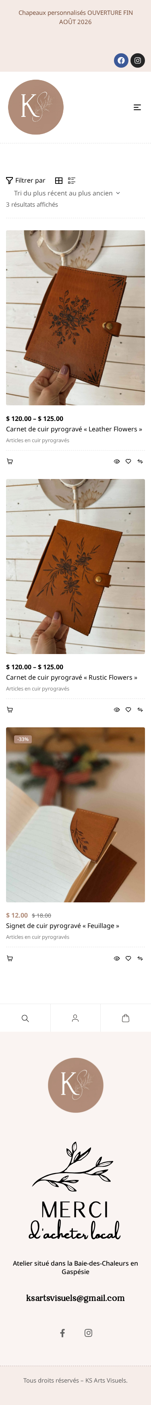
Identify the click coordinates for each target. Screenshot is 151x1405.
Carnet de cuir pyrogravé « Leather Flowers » (74, 429)
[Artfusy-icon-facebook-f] (63, 1333)
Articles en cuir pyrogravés (37, 440)
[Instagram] (137, 60)
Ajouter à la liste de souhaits (128, 462)
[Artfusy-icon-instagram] (88, 1333)
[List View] (71, 180)
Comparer (140, 462)
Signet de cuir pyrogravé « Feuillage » (62, 925)
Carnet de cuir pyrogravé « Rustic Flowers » (71, 677)
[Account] (75, 1018)
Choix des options (11, 462)
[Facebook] (121, 60)
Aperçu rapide (117, 462)
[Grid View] (58, 180)
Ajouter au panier (11, 959)
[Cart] (125, 1018)
